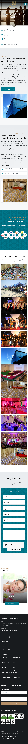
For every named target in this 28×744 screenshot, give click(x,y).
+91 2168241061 (14, 637)
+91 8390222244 (5, 632)
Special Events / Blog (6, 672)
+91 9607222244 (5, 630)
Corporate (3, 667)
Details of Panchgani (6, 680)
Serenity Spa (15, 662)
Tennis (13, 667)
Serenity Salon (15, 665)
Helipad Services (5, 675)
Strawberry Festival (6, 677)
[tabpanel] (14, 364)
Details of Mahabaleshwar (19, 680)
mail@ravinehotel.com (6, 646)
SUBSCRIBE (14, 703)
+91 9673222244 (14, 630)
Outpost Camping (16, 660)
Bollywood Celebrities (17, 670)
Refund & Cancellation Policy (8, 738)
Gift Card (14, 672)
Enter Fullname (5, 689)
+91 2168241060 (5, 637)
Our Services (4, 657)
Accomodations (16, 657)
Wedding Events (5, 670)
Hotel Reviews (15, 675)
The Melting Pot (5, 662)
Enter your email (5, 696)
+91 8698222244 (14, 632)
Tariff (2, 660)
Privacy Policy (4, 736)
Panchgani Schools (16, 677)
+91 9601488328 (5, 642)
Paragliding (4, 665)
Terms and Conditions (13, 736)
